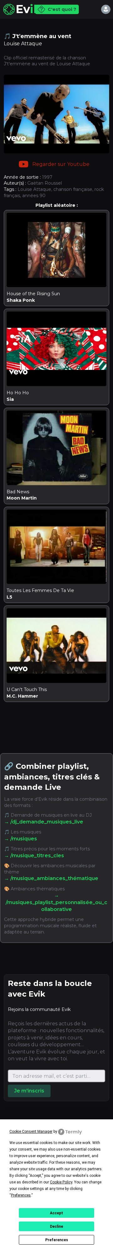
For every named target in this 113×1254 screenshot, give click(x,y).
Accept (56, 1213)
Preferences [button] (21, 1195)
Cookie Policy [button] (61, 1182)
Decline (56, 1226)
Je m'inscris (29, 1091)
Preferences (56, 1240)
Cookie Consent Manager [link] (30, 1131)
